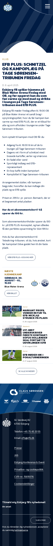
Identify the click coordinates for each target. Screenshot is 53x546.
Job (16, 455)
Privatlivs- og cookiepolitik (28, 469)
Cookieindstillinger (24, 484)
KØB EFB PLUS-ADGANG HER (20, 257)
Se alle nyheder (26, 371)
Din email (6, 506)
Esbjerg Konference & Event (29, 462)
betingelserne (21, 530)
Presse (18, 448)
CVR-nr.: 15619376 (24, 476)
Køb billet (12, 293)
